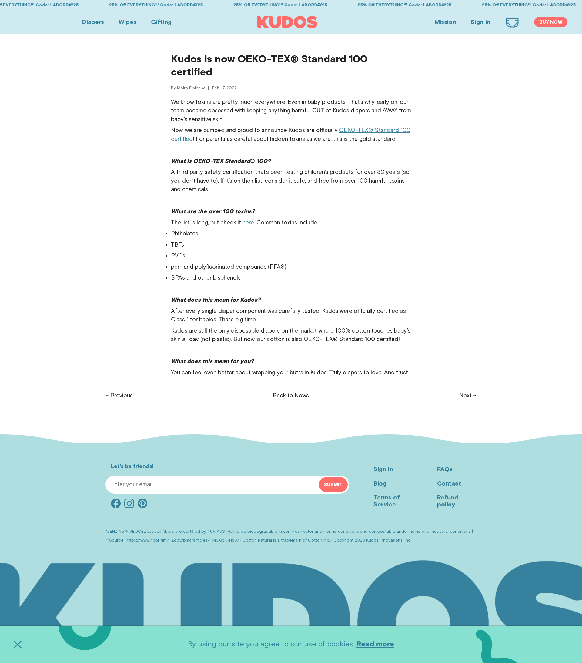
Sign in (480, 22)
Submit (333, 484)
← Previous (119, 396)
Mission (445, 22)
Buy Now (550, 22)
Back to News (291, 396)
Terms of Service (386, 501)
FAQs (445, 469)
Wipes (127, 22)
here (248, 223)
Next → (468, 396)
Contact (449, 484)
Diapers (93, 22)
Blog (379, 484)
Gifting (161, 22)
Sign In (383, 469)
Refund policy (447, 501)
